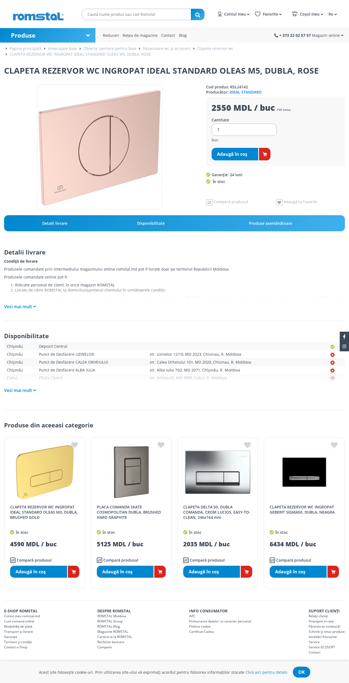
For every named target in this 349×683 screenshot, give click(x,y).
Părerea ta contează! (324, 626)
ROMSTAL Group (110, 621)
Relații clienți (318, 616)
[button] (332, 13)
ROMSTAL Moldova (111, 616)
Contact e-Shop (15, 647)
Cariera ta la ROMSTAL (114, 636)
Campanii (104, 647)
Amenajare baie (62, 48)
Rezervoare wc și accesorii (167, 48)
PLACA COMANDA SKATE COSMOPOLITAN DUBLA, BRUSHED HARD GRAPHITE (129, 512)
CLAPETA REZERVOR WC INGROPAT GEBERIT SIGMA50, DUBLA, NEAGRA (302, 509)
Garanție (10, 636)
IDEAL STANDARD (245, 92)
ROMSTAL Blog (108, 626)
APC (192, 616)
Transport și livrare (18, 631)
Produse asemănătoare (270, 223)
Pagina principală (25, 48)
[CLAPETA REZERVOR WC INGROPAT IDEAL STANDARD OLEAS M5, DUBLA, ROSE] (99, 147)
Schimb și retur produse (327, 631)
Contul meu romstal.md (22, 616)
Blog (183, 35)
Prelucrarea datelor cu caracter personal (220, 621)
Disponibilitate (151, 223)
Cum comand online (19, 621)
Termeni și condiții (18, 642)
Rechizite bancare (110, 642)
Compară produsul (34, 560)
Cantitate (220, 120)
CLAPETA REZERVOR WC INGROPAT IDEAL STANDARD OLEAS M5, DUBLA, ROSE (80, 54)
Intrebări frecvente (323, 636)
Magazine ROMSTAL (112, 631)
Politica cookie (200, 626)
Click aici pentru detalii (266, 672)
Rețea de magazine (140, 35)
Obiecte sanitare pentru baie (109, 48)
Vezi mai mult (18, 307)
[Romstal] (41, 13)
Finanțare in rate (321, 621)
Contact (168, 35)
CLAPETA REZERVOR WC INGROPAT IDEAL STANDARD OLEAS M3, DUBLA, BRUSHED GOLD (44, 512)
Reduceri (111, 35)
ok (301, 672)
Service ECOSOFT (322, 647)
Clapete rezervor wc (215, 48)
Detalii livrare (54, 223)
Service (314, 642)
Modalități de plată (18, 626)
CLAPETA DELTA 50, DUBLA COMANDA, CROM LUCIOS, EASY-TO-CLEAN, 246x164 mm (216, 512)
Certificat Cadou (201, 631)
